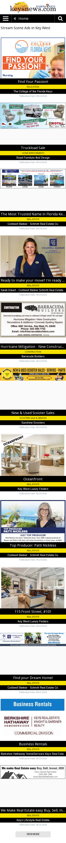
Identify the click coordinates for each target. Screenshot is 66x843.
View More (33, 834)
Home (23, 18)
